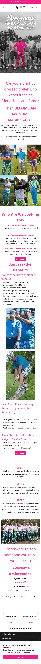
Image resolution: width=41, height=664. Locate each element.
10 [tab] (30, 628)
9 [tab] (28, 628)
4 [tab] (17, 628)
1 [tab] (10, 628)
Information (6, 639)
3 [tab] (14, 628)
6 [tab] (21, 628)
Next (37, 612)
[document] (20, 651)
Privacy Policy (18, 652)
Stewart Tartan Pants (30, 616)
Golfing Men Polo (10, 616)
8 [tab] (26, 628)
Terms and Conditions (20, 582)
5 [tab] (19, 628)
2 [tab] (12, 628)
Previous (3, 612)
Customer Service (8, 634)
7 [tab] (24, 628)
